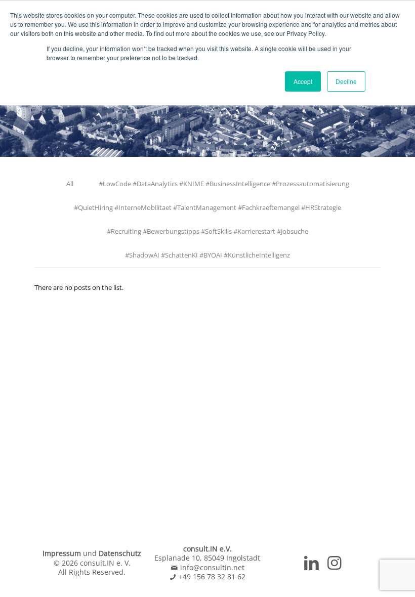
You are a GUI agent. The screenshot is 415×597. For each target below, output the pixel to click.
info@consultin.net (211, 567)
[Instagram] (334, 566)
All (69, 183)
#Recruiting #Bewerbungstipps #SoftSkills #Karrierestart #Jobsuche (207, 231)
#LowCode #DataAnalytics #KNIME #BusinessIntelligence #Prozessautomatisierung (224, 183)
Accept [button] (303, 81)
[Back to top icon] (366, 576)
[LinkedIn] (311, 566)
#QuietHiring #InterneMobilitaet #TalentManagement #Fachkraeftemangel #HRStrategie (207, 207)
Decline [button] (346, 81)
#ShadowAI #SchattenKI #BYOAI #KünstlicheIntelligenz (207, 255)
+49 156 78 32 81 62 (211, 576)
